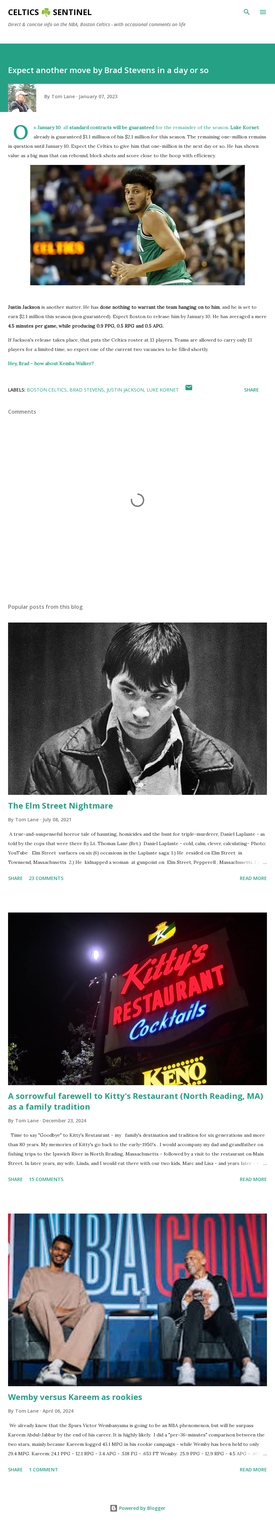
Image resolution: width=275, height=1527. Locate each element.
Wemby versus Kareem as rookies (75, 1396)
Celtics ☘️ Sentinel (50, 11)
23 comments (46, 878)
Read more (253, 878)
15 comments (46, 1179)
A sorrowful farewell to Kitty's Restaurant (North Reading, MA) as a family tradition (135, 1101)
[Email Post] (189, 390)
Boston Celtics (47, 390)
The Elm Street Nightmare (60, 805)
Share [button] (251, 390)
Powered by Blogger (141, 1508)
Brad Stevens (86, 390)
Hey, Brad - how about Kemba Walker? (51, 363)
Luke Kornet (163, 390)
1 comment (43, 1469)
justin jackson (125, 390)
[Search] (247, 12)
